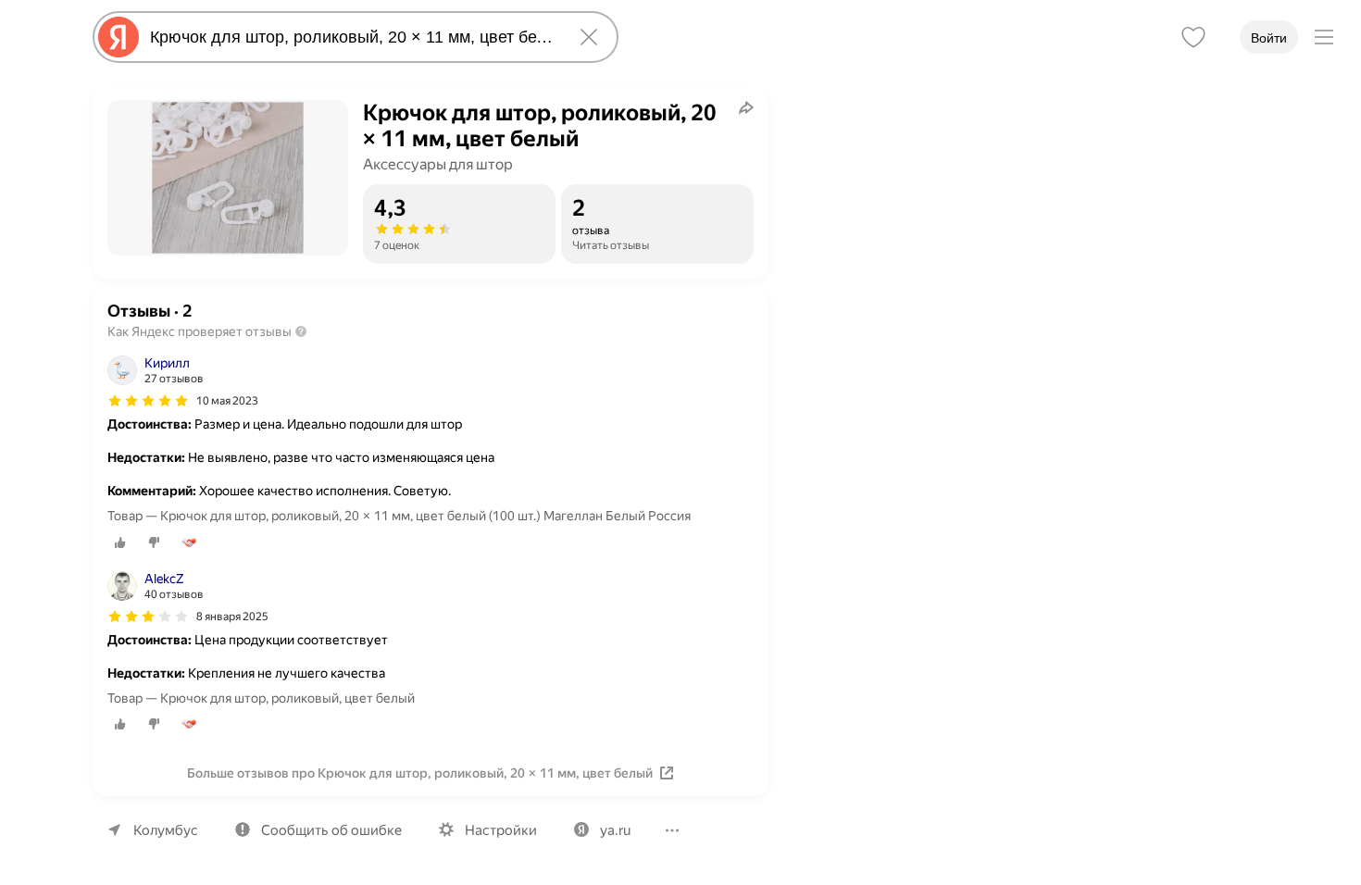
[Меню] (1323, 37)
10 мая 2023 (227, 400)
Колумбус (165, 830)
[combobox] (352, 37)
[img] (148, 400)
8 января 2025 (232, 616)
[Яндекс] (118, 37)
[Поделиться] (746, 107)
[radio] (120, 542)
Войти (1269, 38)
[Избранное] (1193, 37)
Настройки (501, 830)
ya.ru (615, 830)
